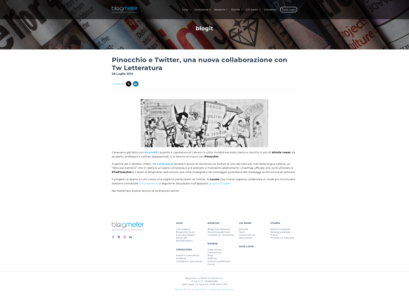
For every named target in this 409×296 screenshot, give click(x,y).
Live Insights (183, 229)
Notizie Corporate (280, 229)
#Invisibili (151, 152)
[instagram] (124, 237)
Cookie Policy (199, 289)
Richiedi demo (184, 240)
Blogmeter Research (219, 229)
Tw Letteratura (162, 163)
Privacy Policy (182, 289)
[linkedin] (130, 237)
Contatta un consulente (189, 261)
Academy (181, 258)
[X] (128, 83)
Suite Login (246, 246)
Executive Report (185, 235)
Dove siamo (245, 237)
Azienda (243, 229)
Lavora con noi (247, 235)
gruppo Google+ (220, 183)
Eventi (211, 264)
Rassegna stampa (280, 232)
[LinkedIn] (135, 83)
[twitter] (119, 237)
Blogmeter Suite (185, 232)
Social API (181, 237)
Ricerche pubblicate (219, 232)
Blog (210, 255)
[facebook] (113, 237)
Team (242, 232)
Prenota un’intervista (282, 237)
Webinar (212, 258)
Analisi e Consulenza (187, 255)
